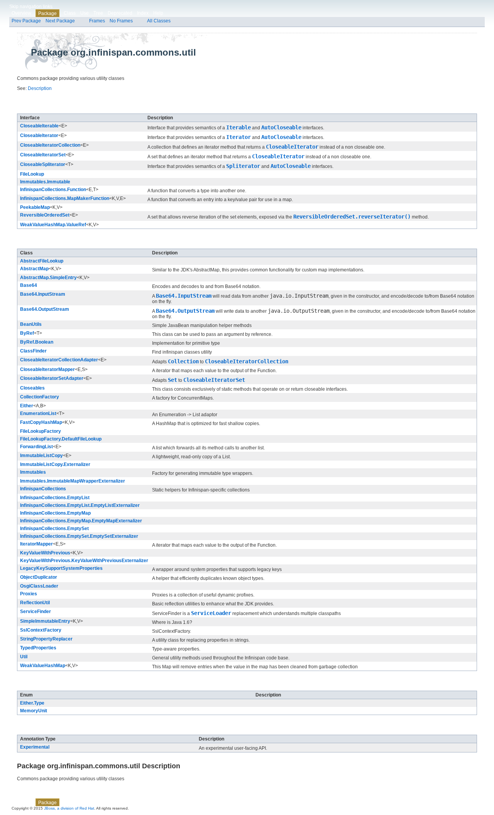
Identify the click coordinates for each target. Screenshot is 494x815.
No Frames (121, 21)
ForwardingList (36, 446)
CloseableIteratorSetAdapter (51, 378)
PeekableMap (35, 207)
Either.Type (32, 703)
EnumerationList (38, 413)
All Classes (159, 21)
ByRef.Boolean (36, 342)
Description (40, 88)
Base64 (28, 285)
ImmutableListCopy (41, 455)
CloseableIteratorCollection (50, 145)
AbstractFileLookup (41, 261)
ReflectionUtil (35, 602)
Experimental (34, 747)
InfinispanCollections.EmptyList (55, 497)
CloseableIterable (39, 126)
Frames (97, 21)
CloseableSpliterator (42, 164)
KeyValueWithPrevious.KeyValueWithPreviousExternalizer (84, 560)
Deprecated (120, 13)
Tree (98, 13)
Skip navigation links (30, 6)
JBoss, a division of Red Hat (69, 808)
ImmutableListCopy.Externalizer (55, 464)
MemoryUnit (33, 710)
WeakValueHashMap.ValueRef (53, 224)
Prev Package (26, 21)
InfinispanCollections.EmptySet (54, 528)
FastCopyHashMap (41, 422)
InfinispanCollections (43, 488)
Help (158, 13)
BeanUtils (31, 324)
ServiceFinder (35, 611)
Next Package (60, 21)
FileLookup (32, 174)
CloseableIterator (39, 135)
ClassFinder (33, 351)
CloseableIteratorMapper (47, 369)
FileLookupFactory (40, 431)
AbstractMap (34, 268)
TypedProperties (38, 648)
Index (143, 13)
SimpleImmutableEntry (45, 621)
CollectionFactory (39, 397)
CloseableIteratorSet (43, 155)
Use (84, 13)
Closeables (32, 388)
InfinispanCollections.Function (53, 189)
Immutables (33, 472)
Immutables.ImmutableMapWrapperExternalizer (72, 481)
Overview (21, 13)
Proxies (28, 593)
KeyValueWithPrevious (45, 553)
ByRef (27, 333)
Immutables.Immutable (45, 182)
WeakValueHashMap (42, 665)
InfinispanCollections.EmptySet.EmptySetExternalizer (79, 536)
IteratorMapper (36, 544)
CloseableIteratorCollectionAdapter (59, 360)
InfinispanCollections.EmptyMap (55, 513)
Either (26, 405)
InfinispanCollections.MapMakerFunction (64, 198)
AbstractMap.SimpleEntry (48, 277)
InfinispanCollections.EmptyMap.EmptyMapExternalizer (81, 521)
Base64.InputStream (42, 294)
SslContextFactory (40, 630)
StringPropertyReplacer (46, 639)
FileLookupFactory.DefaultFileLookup (61, 439)
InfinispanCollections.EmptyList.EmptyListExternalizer (80, 505)
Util (23, 656)
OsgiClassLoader (39, 586)
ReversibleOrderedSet (44, 215)
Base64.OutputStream (44, 309)
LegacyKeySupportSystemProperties (61, 568)
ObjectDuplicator (38, 577)
